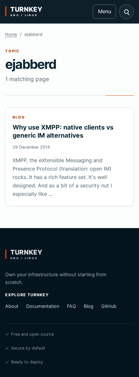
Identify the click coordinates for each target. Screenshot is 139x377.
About (11, 306)
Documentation (42, 306)
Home (11, 34)
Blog (88, 306)
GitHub (108, 306)
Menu (104, 11)
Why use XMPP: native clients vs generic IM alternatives (63, 131)
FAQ (71, 306)
